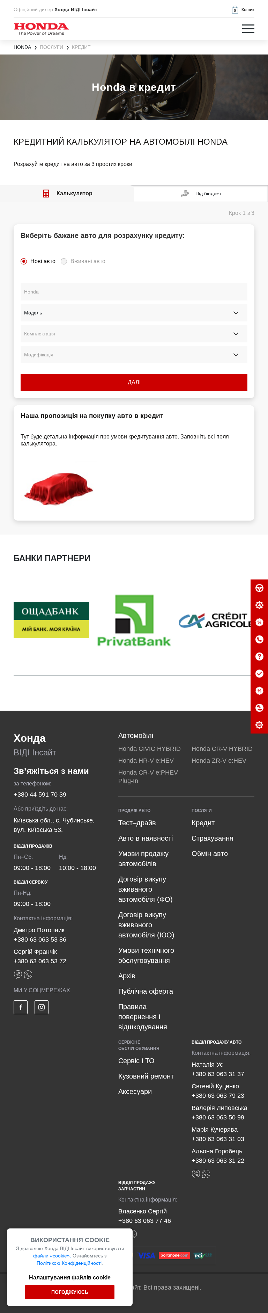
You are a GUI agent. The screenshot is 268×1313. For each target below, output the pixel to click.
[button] (242, 9)
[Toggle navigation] (248, 29)
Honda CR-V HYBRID (222, 748)
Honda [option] (31, 292)
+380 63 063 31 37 (218, 1074)
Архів (126, 976)
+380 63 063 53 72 (40, 961)
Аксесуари (135, 1091)
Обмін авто (210, 853)
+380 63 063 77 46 (144, 1220)
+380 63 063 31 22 (218, 1160)
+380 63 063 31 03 (218, 1139)
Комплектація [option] (39, 333)
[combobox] (134, 291)
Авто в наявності (145, 838)
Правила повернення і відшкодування (142, 1017)
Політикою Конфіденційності (69, 1263)
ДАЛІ (134, 382)
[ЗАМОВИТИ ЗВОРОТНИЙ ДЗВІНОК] (259, 639)
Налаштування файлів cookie (70, 1278)
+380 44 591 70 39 (40, 794)
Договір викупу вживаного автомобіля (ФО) (145, 889)
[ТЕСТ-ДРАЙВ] (259, 588)
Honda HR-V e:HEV (146, 760)
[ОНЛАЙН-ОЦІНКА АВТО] (259, 674)
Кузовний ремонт (146, 1076)
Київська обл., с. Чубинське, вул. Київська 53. (54, 825)
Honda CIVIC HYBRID (149, 748)
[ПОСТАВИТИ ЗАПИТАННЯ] (259, 657)
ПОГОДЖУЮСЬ (69, 1292)
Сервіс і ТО (136, 1061)
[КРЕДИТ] (259, 691)
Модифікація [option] (38, 354)
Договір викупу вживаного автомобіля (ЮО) (146, 925)
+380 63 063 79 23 (218, 1095)
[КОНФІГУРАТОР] (259, 725)
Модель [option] (33, 312)
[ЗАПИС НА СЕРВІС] (259, 605)
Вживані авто (87, 261)
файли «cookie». (52, 1255)
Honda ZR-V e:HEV (219, 760)
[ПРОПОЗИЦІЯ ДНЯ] (259, 622)
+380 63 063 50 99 (218, 1117)
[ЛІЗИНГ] (259, 708)
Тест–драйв (137, 823)
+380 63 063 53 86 (40, 939)
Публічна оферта (145, 991)
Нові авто (42, 261)
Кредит (203, 823)
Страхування (212, 838)
